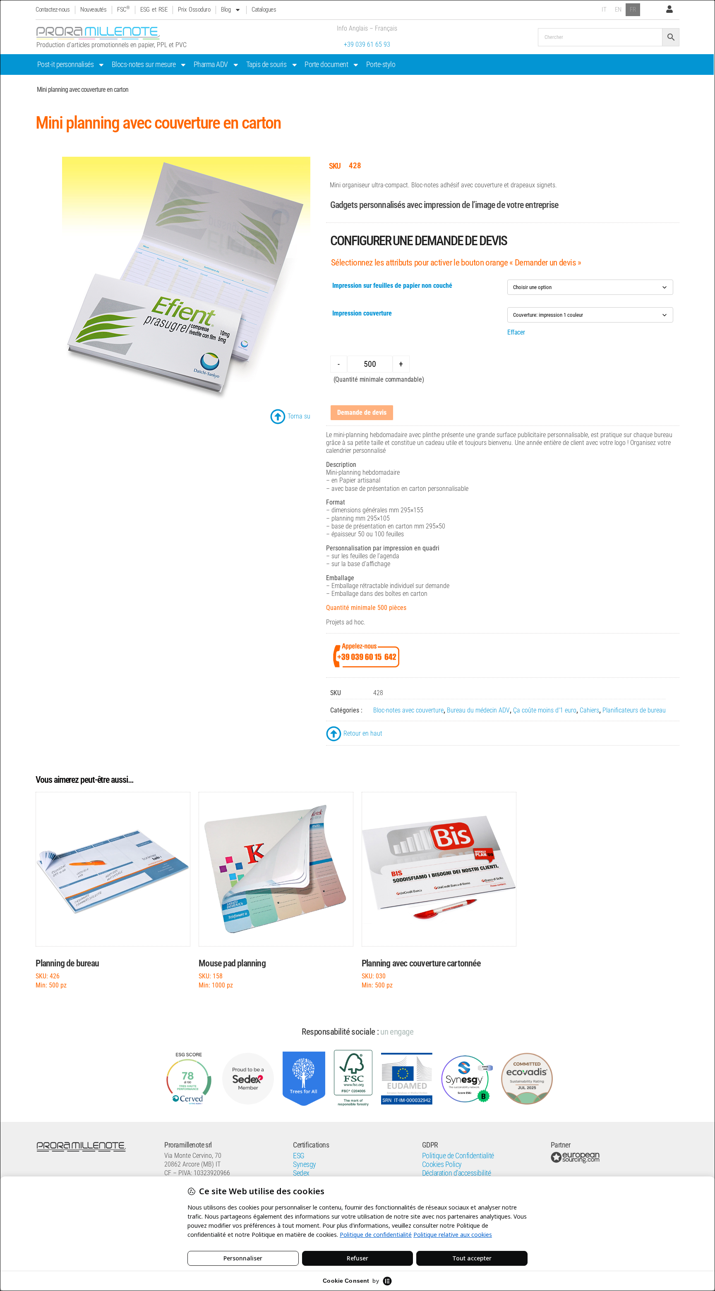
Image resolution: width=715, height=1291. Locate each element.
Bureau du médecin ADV (478, 710)
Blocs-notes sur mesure (143, 64)
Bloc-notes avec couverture (408, 710)
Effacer (516, 332)
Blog (225, 9)
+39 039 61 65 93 (367, 44)
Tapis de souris (266, 64)
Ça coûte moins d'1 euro (544, 710)
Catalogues (264, 9)
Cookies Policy (442, 1164)
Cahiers (589, 710)
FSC (123, 9)
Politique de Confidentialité (458, 1156)
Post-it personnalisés (65, 64)
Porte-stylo (381, 64)
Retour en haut (362, 733)
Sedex (301, 1173)
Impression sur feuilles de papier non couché (392, 285)
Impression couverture (362, 313)
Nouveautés (93, 9)
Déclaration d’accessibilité (456, 1173)
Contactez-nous (53, 9)
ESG (299, 1156)
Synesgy (304, 1164)
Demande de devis (361, 412)
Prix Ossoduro (194, 9)
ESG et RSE (153, 9)
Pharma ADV (211, 64)
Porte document (326, 64)
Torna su (299, 416)
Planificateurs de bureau (634, 710)
